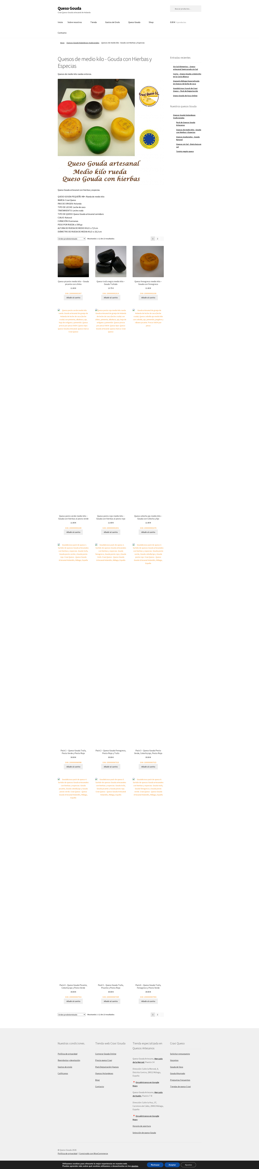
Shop (151, 22)
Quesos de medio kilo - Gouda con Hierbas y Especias (188, 131)
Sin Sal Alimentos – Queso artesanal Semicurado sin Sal (185, 67)
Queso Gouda (69, 8)
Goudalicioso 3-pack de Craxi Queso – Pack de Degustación (185, 89)
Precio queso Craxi (103, 1060)
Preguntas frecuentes (180, 1080)
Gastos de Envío (112, 22)
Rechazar (155, 1165)
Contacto (62, 32)
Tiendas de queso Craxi (180, 1086)
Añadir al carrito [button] (73, 297)
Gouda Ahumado (177, 1073)
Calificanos (63, 1073)
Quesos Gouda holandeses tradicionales (83, 43)
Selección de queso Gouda (144, 1132)
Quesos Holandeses (104, 1073)
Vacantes (174, 1060)
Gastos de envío (65, 1067)
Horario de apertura (142, 1126)
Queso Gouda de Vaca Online (185, 95)
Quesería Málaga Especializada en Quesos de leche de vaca (186, 82)
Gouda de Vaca (176, 1067)
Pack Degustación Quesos (107, 1067)
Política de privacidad (67, 1053)
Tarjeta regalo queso (185, 151)
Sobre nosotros (75, 22)
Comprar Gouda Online (105, 1053)
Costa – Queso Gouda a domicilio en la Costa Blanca (187, 75)
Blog (97, 1080)
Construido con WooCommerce (93, 1153)
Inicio (60, 22)
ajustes (134, 1166)
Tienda (93, 22)
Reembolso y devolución (69, 1060)
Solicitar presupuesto (180, 1053)
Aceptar (172, 1165)
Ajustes (188, 1165)
